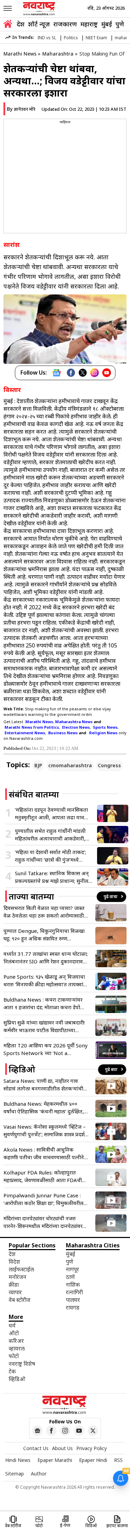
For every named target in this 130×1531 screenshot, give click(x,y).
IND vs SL (46, 38)
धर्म (12, 1325)
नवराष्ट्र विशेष (22, 1363)
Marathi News (19, 53)
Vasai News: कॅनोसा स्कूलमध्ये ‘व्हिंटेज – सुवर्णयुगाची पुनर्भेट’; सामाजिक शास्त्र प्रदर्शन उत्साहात (45, 1130)
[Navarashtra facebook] (51, 1430)
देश (21, 24)
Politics (71, 38)
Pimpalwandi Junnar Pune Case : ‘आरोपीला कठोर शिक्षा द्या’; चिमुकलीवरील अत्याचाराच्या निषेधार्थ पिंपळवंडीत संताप (43, 1199)
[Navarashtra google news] (37, 1430)
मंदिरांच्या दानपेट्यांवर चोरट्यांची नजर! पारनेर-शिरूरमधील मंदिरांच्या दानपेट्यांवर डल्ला (43, 1222)
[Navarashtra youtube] (79, 1430)
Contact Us (36, 1448)
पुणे (119, 24)
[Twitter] (82, 373)
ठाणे (70, 1277)
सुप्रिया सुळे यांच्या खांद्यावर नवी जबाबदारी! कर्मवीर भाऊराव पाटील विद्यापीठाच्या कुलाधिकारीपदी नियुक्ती (44, 1026)
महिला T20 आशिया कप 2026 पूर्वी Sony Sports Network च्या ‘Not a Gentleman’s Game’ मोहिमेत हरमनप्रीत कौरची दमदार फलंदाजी (45, 1049)
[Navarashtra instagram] (65, 1430)
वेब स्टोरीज (20, 1300)
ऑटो (14, 1333)
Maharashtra (57, 53)
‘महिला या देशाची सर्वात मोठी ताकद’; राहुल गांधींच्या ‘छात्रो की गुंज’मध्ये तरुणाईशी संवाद (50, 855)
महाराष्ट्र (89, 24)
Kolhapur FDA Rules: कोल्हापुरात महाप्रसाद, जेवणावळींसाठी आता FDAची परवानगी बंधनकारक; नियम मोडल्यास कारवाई (42, 1176)
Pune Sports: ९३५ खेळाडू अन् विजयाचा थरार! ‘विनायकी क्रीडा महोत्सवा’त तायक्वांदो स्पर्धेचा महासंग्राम (45, 980)
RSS (118, 1460)
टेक (12, 1371)
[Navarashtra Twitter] (93, 1430)
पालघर (73, 1300)
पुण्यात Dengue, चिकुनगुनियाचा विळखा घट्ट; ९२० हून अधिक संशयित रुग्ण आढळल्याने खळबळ (44, 934)
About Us (62, 1448)
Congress (109, 765)
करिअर (16, 1341)
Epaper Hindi (93, 1460)
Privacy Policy (91, 1448)
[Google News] (56, 372)
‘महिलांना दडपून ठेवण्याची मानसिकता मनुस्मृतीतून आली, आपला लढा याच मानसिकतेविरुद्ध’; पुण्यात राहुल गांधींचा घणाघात (52, 813)
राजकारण (65, 24)
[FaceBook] (71, 372)
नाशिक (73, 1284)
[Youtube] (107, 372)
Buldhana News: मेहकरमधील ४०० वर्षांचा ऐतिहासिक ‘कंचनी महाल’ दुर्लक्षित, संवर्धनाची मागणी (43, 1107)
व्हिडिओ (17, 1379)
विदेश (14, 1261)
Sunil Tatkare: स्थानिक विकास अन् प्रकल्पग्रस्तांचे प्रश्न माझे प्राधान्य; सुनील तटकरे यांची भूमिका (52, 877)
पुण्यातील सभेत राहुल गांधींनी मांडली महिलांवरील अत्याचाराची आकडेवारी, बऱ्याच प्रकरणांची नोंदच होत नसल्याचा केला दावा (52, 834)
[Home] (7, 24)
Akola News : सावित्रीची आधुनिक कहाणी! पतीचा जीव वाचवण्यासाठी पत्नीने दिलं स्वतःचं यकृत (43, 1153)
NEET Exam (96, 38)
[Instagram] (94, 372)
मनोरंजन (17, 1277)
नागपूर (72, 1269)
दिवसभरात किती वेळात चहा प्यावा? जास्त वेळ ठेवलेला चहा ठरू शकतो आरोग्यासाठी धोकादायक (44, 911)
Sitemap (14, 1473)
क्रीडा (14, 1284)
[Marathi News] (40, 9)
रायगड (72, 1307)
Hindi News (18, 1460)
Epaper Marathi (54, 1460)
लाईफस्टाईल (21, 1269)
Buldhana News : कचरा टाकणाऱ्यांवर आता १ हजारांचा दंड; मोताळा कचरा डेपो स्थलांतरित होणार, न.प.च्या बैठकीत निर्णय (43, 1003)
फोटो (14, 1356)
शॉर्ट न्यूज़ (39, 24)
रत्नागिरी (74, 1292)
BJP (38, 765)
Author (38, 1473)
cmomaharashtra (70, 765)
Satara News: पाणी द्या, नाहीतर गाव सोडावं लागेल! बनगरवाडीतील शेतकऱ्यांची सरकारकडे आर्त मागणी (43, 1084)
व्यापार (15, 1292)
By (21, 109)
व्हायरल (17, 1348)
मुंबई (106, 24)
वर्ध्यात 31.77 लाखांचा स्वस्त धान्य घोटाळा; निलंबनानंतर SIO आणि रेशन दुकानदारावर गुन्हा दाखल (45, 957)
